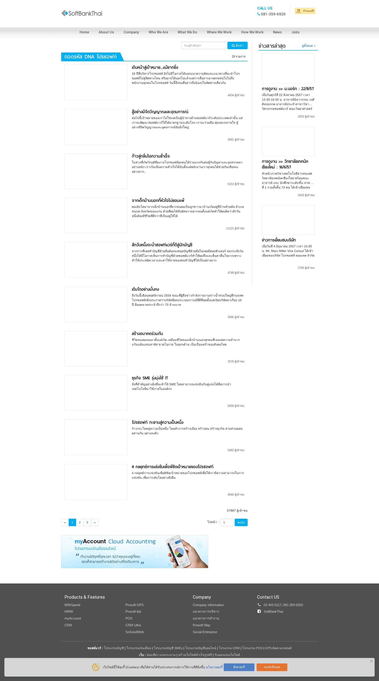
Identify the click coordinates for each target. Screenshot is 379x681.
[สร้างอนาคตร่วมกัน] (95, 348)
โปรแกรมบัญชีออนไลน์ (200, 648)
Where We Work (219, 32)
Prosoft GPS (134, 605)
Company (131, 32)
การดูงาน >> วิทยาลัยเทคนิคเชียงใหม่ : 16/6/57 (285, 164)
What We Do (187, 32)
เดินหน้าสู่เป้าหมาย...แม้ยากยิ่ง (155, 67)
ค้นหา (239, 45)
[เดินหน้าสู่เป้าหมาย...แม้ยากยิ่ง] (95, 82)
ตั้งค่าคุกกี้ (239, 667)
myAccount (72, 618)
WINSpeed (72, 605)
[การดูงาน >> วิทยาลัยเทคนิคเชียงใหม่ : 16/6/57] (288, 141)
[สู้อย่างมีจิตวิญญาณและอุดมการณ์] (95, 126)
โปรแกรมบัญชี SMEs (168, 648)
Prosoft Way (201, 625)
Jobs (295, 32)
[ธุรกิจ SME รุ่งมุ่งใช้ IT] (95, 392)
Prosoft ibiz (133, 611)
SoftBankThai (273, 611)
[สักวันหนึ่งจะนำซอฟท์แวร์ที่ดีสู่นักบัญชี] (95, 259)
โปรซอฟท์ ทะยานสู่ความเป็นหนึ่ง (157, 422)
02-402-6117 (272, 605)
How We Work (252, 32)
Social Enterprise (205, 632)
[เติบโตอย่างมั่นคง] (95, 304)
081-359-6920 (273, 14)
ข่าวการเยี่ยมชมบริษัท (279, 240)
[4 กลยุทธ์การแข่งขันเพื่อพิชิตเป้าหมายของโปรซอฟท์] (95, 481)
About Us (106, 32)
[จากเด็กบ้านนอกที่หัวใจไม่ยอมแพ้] (95, 215)
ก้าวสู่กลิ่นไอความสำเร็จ (151, 156)
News (277, 32)
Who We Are (158, 32)
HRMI (68, 611)
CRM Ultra (133, 625)
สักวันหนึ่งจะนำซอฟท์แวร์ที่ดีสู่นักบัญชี (162, 244)
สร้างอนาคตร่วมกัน (147, 333)
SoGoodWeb (134, 632)
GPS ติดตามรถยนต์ (277, 648)
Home (84, 32)
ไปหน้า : (213, 522)
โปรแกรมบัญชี (114, 648)
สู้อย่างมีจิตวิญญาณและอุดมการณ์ (160, 111)
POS (128, 618)
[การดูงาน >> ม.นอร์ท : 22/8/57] (288, 68)
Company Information (208, 605)
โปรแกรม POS (252, 648)
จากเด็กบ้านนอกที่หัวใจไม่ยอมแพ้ (158, 200)
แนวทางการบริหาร (206, 611)
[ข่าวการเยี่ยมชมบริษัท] (288, 219)
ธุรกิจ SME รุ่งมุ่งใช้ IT (150, 378)
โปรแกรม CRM (229, 648)
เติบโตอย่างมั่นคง (145, 289)
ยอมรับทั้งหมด (272, 667)
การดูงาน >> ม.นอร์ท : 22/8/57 (288, 88)
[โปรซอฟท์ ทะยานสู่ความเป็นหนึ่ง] (95, 437)
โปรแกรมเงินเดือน (138, 648)
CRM (68, 625)
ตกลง (241, 522)
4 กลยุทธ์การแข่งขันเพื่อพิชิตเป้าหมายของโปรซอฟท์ (172, 466)
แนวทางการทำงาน (206, 618)
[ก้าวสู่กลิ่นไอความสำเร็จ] (95, 171)
